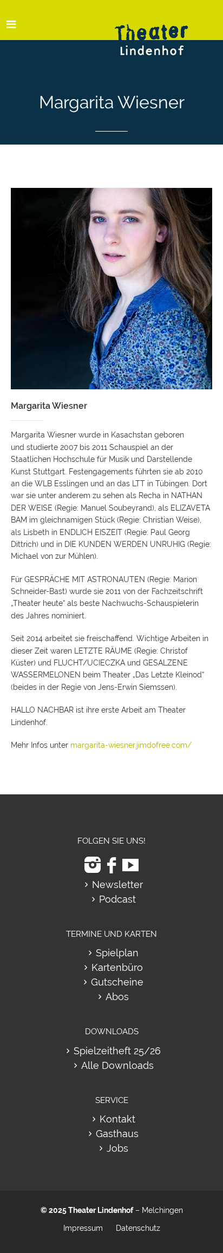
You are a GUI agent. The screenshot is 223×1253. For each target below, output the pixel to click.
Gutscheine (117, 982)
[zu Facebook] (111, 865)
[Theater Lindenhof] (161, 31)
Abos (117, 996)
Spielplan (117, 952)
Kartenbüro (117, 967)
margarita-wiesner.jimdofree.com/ (131, 745)
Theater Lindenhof (100, 1210)
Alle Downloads (117, 1065)
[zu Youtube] (130, 865)
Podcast (117, 899)
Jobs (117, 1148)
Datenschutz (138, 1228)
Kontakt (117, 1119)
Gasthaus (117, 1133)
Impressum (83, 1228)
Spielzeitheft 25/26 (117, 1050)
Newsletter (117, 884)
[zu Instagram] (92, 865)
